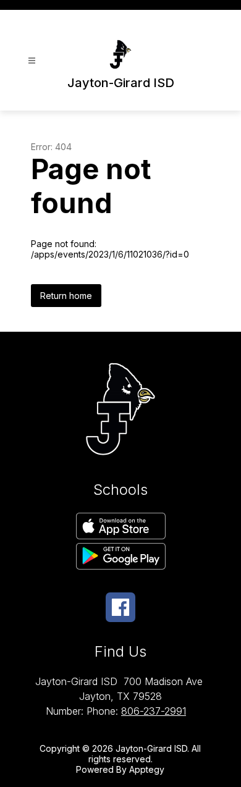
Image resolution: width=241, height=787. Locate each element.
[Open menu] (32, 61)
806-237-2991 (153, 711)
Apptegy (146, 769)
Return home (66, 295)
